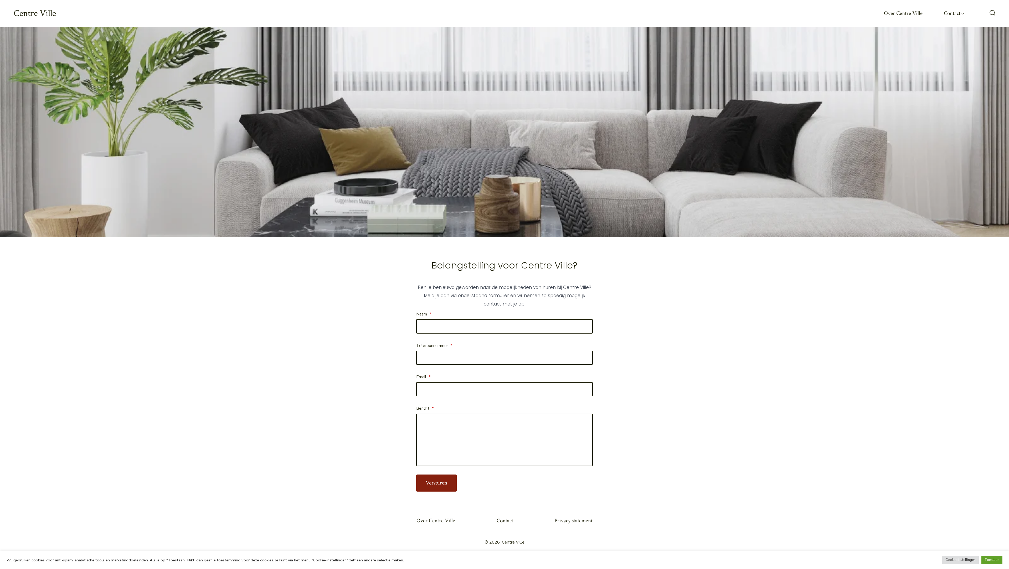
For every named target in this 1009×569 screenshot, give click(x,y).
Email (423, 377)
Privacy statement (573, 520)
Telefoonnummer (434, 346)
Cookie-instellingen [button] (960, 559)
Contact (952, 13)
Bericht (425, 408)
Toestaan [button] (992, 559)
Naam (423, 314)
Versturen (436, 482)
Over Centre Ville (903, 13)
